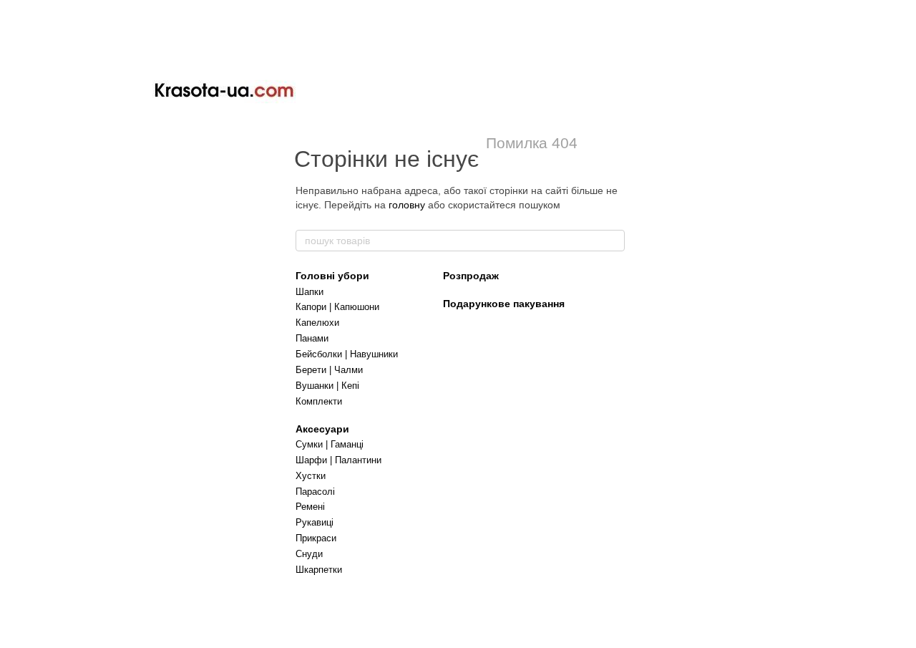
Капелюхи (317, 322)
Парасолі (315, 491)
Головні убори (332, 275)
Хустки (311, 475)
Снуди (309, 553)
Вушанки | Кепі (327, 385)
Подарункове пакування (504, 303)
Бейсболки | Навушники (347, 354)
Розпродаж (471, 275)
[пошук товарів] (613, 240)
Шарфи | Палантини (338, 460)
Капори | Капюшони (337, 306)
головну (407, 205)
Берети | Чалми (329, 369)
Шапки (309, 291)
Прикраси (316, 538)
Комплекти (319, 401)
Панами (312, 338)
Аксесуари (322, 429)
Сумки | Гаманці (330, 444)
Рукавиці (314, 522)
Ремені (310, 506)
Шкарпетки (319, 569)
